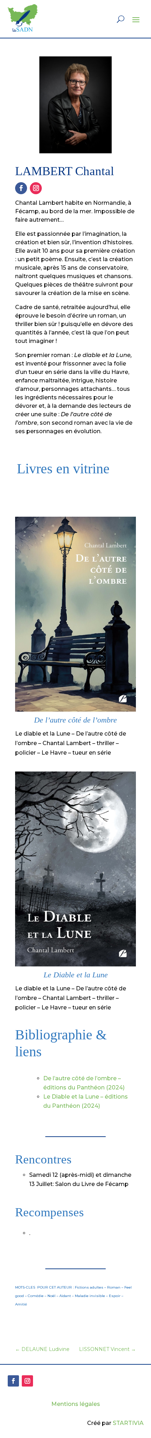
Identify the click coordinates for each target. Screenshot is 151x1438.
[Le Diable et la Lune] (75, 964)
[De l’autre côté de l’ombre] (75, 709)
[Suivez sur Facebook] (21, 188)
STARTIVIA (128, 1423)
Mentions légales (75, 1404)
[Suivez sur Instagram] (36, 188)
